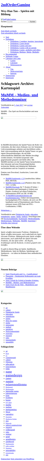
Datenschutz (10, 76)
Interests (13, 73)
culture (8, 310)
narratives (9, 329)
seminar (8, 434)
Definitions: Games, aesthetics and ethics (25, 50)
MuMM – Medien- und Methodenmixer (19, 97)
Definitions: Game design (19, 44)
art (7, 308)
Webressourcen (16, 65)
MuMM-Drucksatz (13, 187)
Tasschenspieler (10, 444)
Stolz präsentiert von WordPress (22, 459)
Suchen (3, 22)
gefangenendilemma (16, 384)
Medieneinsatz (6, 221)
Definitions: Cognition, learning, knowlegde (26, 41)
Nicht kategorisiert (12, 331)
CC (6, 355)
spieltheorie (10, 442)
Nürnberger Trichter (11, 419)
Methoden (16, 221)
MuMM (24, 221)
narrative (9, 414)
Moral (8, 412)
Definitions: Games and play (20, 46)
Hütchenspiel (9, 387)
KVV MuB (8, 402)
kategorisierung (11, 393)
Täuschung (9, 448)
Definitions (10, 39)
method (24, 217)
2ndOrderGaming (15, 4)
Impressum (10, 78)
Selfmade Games (12, 56)
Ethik (8, 369)
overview (9, 334)
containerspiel (11, 358)
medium (9, 407)
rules (7, 338)
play (7, 421)
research (9, 336)
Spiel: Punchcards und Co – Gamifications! (22, 274)
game (9, 371)
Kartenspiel (23, 219)
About (8, 67)
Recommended (11, 54)
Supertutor (32, 221)
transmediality (11, 340)
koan (7, 395)
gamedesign (5, 217)
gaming (9, 381)
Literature (13, 63)
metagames (10, 325)
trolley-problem (10, 446)
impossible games (12, 391)
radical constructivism (14, 425)
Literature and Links (13, 58)
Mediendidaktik (34, 219)
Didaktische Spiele (23, 214)
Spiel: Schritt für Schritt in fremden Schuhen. (22, 280)
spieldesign (11, 439)
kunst (8, 400)
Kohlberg (9, 398)
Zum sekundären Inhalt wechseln (13, 33)
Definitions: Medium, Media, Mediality (24, 52)
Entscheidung (11, 367)
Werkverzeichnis (16, 71)
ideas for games (11, 321)
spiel (8, 436)
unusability (10, 342)
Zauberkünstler (10, 453)
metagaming (11, 409)
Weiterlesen (6, 210)
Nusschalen (9, 417)
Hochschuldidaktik (11, 219)
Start (7, 37)
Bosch (7, 353)
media (18, 217)
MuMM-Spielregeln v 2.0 (15, 179)
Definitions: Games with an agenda (23, 48)
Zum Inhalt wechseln (9, 31)
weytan (30, 105)
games (13, 217)
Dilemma (9, 362)
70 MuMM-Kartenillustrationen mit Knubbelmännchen (19, 197)
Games (12, 61)
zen (7, 455)
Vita (11, 69)
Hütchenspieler (10, 389)
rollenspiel (10, 429)
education (34, 214)
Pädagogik (8, 423)
